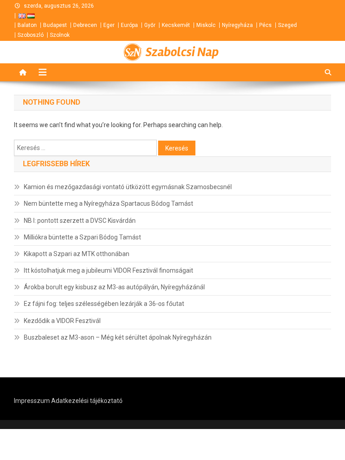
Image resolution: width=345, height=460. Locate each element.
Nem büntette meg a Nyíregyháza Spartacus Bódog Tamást (108, 203)
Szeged (287, 25)
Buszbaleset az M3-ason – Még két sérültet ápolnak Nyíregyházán (118, 337)
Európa (129, 25)
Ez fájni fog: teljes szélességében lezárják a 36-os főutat (104, 303)
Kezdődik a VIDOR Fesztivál (62, 320)
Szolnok (60, 35)
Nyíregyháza (237, 25)
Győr (149, 25)
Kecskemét (176, 25)
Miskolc (206, 25)
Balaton (27, 25)
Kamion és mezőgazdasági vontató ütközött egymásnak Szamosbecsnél (128, 186)
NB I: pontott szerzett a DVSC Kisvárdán (80, 220)
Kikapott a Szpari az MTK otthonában (76, 253)
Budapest (55, 25)
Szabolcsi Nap (182, 52)
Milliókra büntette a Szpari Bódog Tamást (82, 237)
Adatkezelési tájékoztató (87, 400)
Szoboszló (31, 35)
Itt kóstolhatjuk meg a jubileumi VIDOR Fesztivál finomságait (108, 270)
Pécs (265, 25)
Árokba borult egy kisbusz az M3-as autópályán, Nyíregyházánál (114, 287)
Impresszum (32, 400)
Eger (109, 25)
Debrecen (85, 25)
